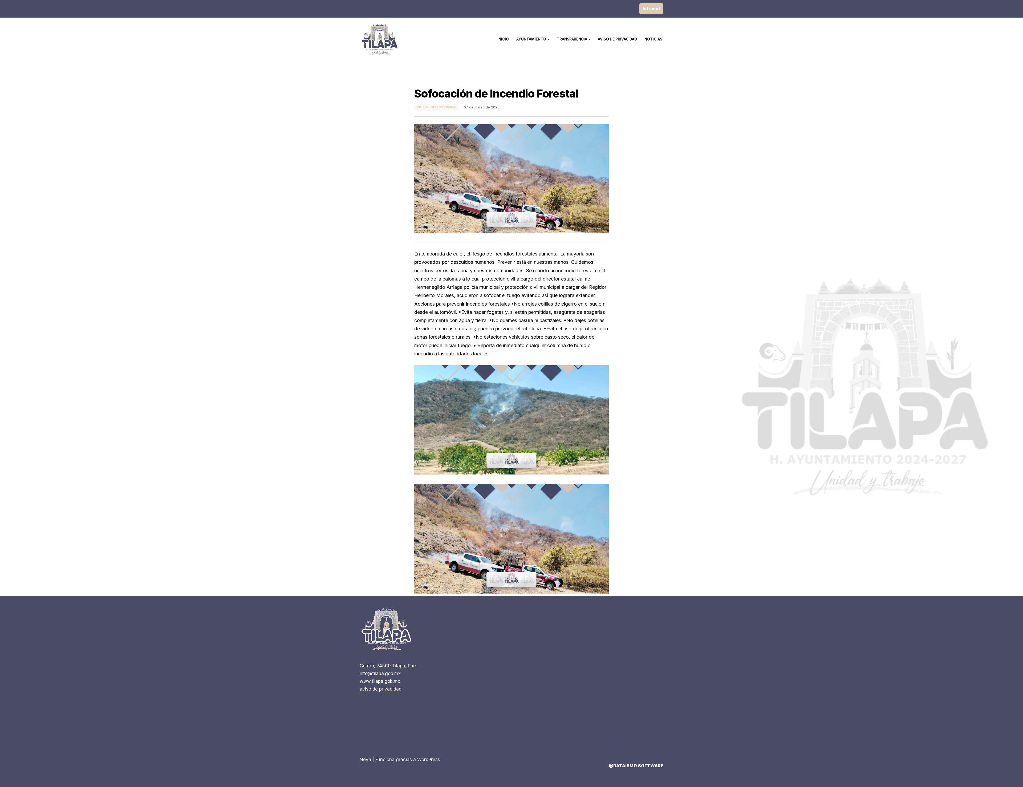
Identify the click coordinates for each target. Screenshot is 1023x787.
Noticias (653, 39)
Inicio (503, 39)
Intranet (651, 8)
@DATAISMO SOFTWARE (636, 765)
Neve (365, 759)
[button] (548, 39)
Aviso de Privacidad (617, 39)
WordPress (428, 759)
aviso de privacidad (380, 689)
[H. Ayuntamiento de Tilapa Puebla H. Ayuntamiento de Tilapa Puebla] (380, 39)
